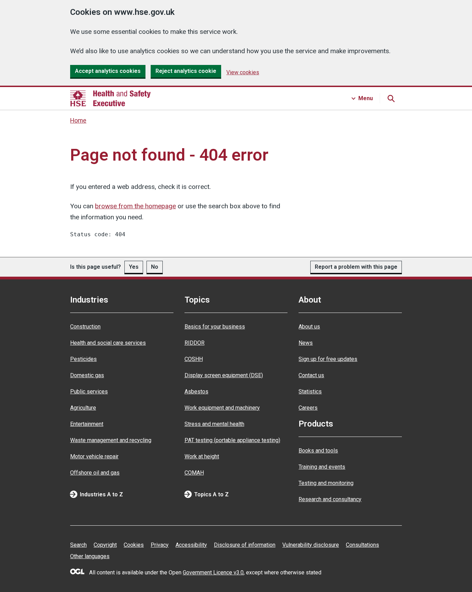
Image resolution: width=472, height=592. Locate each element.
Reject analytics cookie (185, 71)
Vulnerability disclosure (310, 545)
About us (309, 326)
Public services (89, 391)
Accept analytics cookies (108, 71)
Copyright (105, 545)
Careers (308, 407)
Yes (134, 267)
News (306, 343)
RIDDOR (195, 343)
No (154, 267)
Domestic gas (87, 375)
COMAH (194, 472)
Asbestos (196, 391)
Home (78, 120)
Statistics (310, 391)
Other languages (90, 556)
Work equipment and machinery (222, 407)
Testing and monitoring (326, 483)
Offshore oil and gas (95, 472)
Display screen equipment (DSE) (224, 375)
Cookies (134, 545)
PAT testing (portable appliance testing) (232, 440)
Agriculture (83, 407)
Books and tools (318, 450)
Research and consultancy (330, 499)
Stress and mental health (214, 424)
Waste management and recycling (110, 440)
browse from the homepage (135, 206)
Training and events (322, 467)
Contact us (311, 375)
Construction (85, 326)
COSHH (194, 359)
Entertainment (86, 424)
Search (78, 545)
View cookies (242, 72)
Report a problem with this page (356, 267)
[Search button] (391, 98)
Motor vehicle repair (94, 456)
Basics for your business (215, 326)
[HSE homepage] (110, 98)
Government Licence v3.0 (213, 572)
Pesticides (83, 359)
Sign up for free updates (328, 359)
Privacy (160, 545)
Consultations (362, 545)
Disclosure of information (244, 545)
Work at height (202, 456)
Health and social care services (108, 343)
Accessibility (191, 545)
